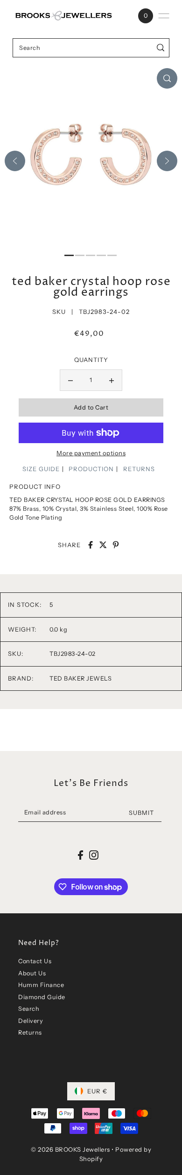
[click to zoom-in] (167, 78)
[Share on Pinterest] (115, 545)
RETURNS (139, 469)
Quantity (91, 359)
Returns (30, 1032)
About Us (32, 973)
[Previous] (15, 161)
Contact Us (34, 961)
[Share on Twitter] (103, 545)
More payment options (91, 453)
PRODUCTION (91, 469)
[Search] (161, 48)
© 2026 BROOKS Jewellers (70, 1149)
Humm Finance (41, 984)
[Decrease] (70, 380)
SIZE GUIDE (41, 469)
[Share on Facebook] (90, 545)
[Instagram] (93, 855)
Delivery (30, 1020)
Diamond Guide (41, 997)
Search (28, 1008)
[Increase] (111, 380)
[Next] (167, 161)
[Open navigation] (163, 15)
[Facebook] (80, 855)
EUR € (97, 1091)
